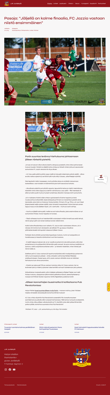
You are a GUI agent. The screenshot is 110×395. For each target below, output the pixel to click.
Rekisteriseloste (21, 385)
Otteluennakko (25, 30)
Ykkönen (36, 30)
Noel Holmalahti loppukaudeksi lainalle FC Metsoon (89, 328)
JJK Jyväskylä (15, 3)
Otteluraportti (8, 324)
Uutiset (31, 30)
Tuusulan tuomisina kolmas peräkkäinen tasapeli (19, 328)
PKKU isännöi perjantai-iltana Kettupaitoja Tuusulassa (50, 328)
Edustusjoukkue (16, 30)
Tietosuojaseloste (9, 385)
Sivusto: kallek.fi (101, 385)
